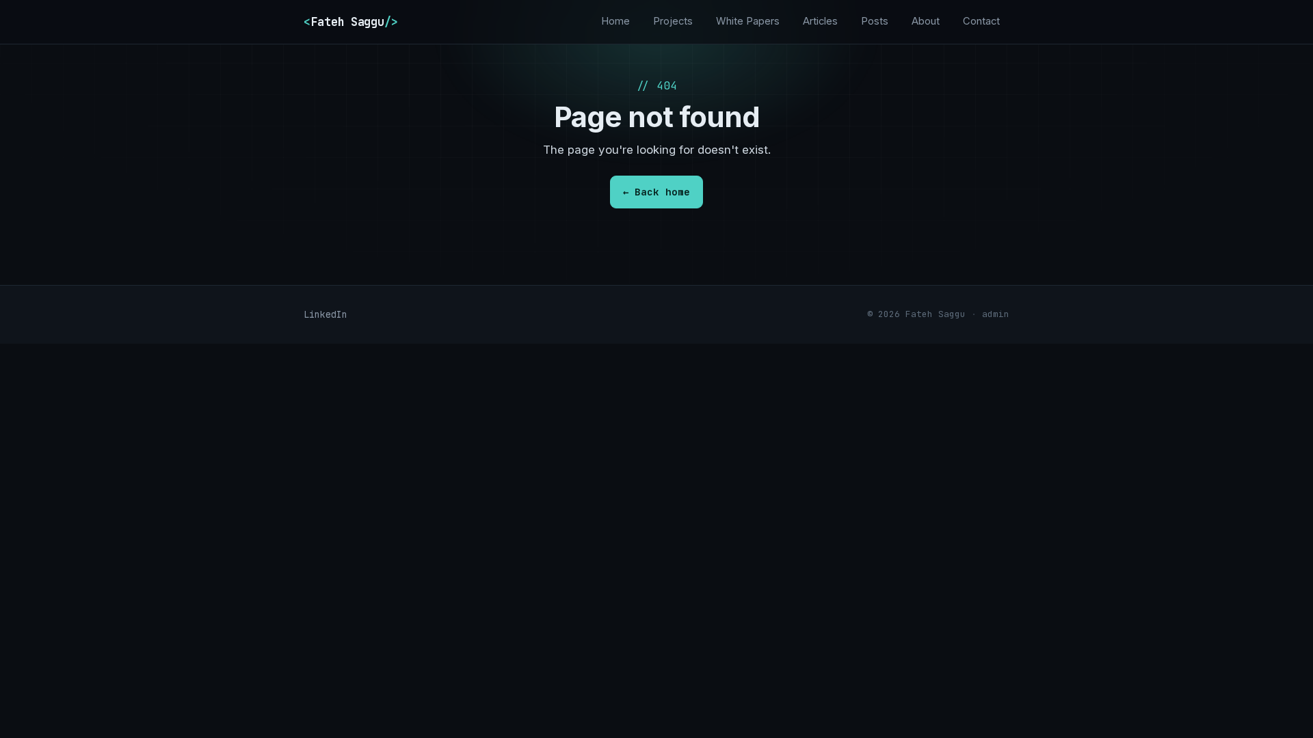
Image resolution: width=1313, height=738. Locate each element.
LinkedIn (325, 314)
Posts (874, 21)
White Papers (748, 21)
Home (615, 21)
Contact (981, 21)
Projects (673, 21)
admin (995, 314)
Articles (820, 21)
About (926, 21)
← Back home (656, 191)
